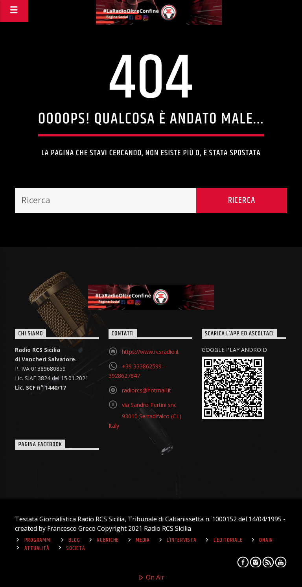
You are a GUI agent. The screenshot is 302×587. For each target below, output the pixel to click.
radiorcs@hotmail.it (146, 390)
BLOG (74, 540)
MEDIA (143, 540)
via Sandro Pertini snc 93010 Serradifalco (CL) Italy (145, 415)
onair (266, 540)
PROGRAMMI (38, 540)
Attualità (36, 548)
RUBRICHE (108, 540)
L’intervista (182, 540)
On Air (154, 577)
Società (75, 548)
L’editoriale (228, 540)
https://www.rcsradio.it (150, 351)
